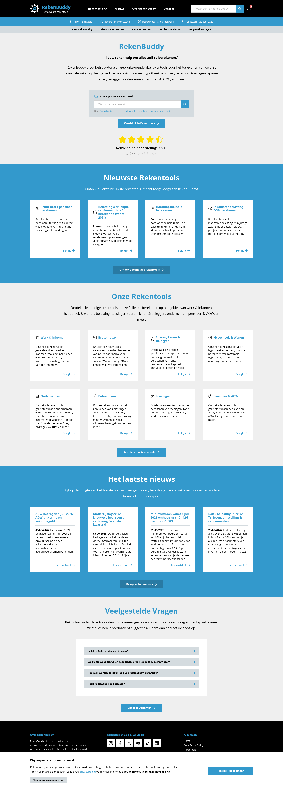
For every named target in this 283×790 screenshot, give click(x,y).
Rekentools (190, 749)
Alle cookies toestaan (231, 770)
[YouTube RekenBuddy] (138, 743)
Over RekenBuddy (144, 8)
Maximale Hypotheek (137, 111)
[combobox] (213, 9)
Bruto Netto (106, 111)
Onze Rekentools (141, 29)
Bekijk (67, 250)
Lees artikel (63, 565)
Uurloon (154, 111)
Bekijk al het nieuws (139, 584)
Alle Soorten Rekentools (139, 452)
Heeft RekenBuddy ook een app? (106, 683)
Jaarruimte (165, 111)
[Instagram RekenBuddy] (111, 743)
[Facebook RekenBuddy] (120, 743)
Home (187, 740)
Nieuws (119, 8)
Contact (169, 8)
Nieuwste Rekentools (112, 29)
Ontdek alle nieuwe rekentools (139, 269)
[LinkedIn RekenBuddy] (157, 743)
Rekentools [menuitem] (95, 8)
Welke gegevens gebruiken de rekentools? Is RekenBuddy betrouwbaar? (129, 661)
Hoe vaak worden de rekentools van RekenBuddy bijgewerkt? (123, 672)
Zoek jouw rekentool (116, 96)
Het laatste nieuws (169, 29)
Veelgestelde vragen (199, 29)
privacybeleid (87, 771)
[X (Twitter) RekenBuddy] (129, 743)
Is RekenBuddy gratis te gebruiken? (108, 650)
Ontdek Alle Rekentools (139, 123)
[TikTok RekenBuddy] (147, 743)
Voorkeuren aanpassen (46, 779)
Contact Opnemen (139, 708)
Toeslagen (118, 111)
